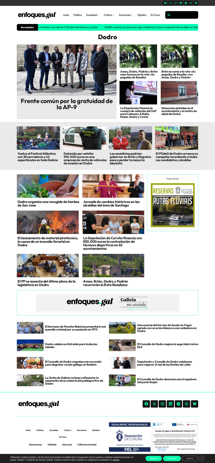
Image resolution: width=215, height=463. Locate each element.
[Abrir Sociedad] (98, 15)
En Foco (62, 437)
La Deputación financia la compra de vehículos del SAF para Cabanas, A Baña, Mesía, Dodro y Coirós (138, 112)
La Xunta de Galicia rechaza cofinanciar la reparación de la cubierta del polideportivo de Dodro (74, 380)
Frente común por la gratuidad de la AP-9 (67, 104)
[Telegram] (186, 3)
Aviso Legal (67, 444)
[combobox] (181, 15)
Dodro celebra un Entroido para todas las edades (71, 345)
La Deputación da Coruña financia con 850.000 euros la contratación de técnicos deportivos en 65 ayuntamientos (112, 243)
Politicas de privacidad (87, 444)
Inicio (28, 430)
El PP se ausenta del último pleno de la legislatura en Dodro (46, 283)
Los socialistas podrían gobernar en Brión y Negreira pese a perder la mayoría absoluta (130, 158)
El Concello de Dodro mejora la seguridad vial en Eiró (167, 345)
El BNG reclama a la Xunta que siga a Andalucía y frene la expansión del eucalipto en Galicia (135, 27)
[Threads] (191, 3)
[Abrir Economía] (132, 15)
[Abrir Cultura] (114, 15)
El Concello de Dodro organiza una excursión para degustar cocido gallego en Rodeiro (73, 363)
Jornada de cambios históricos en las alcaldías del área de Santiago (111, 203)
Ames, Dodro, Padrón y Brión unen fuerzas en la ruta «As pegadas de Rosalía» (139, 74)
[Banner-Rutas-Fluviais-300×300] (173, 226)
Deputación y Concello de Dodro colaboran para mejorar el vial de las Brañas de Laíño (164, 363)
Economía (81, 430)
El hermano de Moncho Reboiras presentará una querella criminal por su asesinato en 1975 (75, 328)
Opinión (96, 430)
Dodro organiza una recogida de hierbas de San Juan (48, 203)
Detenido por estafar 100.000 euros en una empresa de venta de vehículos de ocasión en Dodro (85, 158)
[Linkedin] (180, 3)
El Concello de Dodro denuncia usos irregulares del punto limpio (166, 380)
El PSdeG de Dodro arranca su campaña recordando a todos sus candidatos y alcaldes (177, 157)
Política (40, 430)
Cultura (67, 430)
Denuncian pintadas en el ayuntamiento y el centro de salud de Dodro (179, 111)
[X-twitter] (170, 3)
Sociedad (53, 430)
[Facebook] (165, 3)
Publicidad (52, 444)
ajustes (115, 459)
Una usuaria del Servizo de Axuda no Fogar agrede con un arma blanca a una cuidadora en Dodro (166, 328)
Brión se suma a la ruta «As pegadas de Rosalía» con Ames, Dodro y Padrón (178, 74)
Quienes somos (35, 444)
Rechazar (172, 458)
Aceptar (154, 458)
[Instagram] (175, 3)
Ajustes (189, 458)
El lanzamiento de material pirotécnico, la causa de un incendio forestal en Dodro (48, 241)
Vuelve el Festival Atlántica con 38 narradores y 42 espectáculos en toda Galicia (38, 157)
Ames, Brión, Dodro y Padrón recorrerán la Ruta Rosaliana (105, 283)
